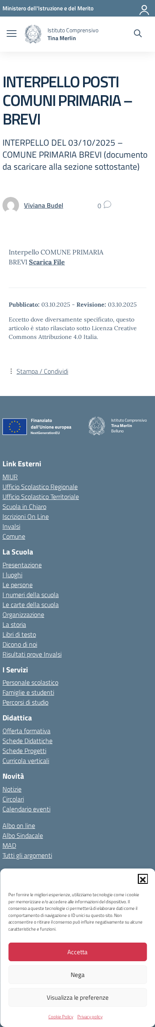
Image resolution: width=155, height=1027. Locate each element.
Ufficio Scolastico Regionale (40, 487)
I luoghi (12, 575)
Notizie (11, 789)
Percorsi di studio (25, 702)
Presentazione (22, 565)
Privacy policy (90, 1016)
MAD (9, 845)
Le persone (17, 585)
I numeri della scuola (30, 595)
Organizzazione (23, 614)
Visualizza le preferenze (78, 997)
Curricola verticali (25, 760)
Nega (78, 974)
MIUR (10, 477)
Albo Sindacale (22, 835)
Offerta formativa (26, 731)
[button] (142, 879)
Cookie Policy (60, 1016)
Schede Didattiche (27, 741)
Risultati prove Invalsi (32, 654)
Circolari (13, 799)
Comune (13, 536)
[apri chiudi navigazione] (12, 34)
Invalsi (11, 526)
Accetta (77, 952)
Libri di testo (19, 634)
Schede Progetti (24, 751)
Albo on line (18, 825)
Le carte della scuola (30, 604)
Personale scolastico (30, 682)
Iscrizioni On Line (25, 516)
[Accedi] (145, 8)
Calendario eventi (26, 809)
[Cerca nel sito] (137, 34)
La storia (14, 624)
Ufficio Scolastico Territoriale (40, 497)
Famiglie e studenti (28, 692)
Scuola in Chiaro (24, 506)
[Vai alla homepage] (33, 34)
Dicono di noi (19, 644)
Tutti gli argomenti (27, 855)
